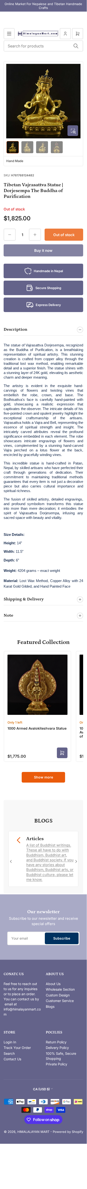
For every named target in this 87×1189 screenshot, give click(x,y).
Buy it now (43, 250)
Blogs (50, 1006)
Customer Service (60, 1001)
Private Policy (56, 1064)
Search (9, 1053)
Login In (10, 1042)
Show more (43, 777)
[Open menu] (9, 33)
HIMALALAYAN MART (33, 1132)
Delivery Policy (57, 1048)
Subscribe (61, 938)
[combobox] (43, 46)
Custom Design (58, 995)
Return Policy (56, 1042)
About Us (53, 984)
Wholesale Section (60, 989)
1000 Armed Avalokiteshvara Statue (37, 728)
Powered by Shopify (68, 1132)
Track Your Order (17, 1048)
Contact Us (12, 1059)
